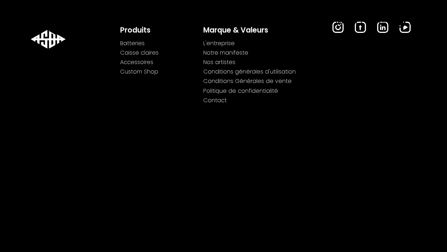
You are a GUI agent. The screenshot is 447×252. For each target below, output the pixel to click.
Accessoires (214, 23)
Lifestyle (258, 23)
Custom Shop (303, 23)
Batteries (115, 23)
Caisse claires (162, 23)
